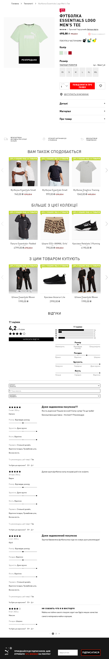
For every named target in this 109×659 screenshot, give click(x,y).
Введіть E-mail (64, 652)
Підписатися (90, 652)
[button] (77, 330)
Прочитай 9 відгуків (76, 29)
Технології (28, 3)
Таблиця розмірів (68, 65)
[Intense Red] (70, 53)
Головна (15, 3)
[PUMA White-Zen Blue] (66, 53)
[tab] (82, 103)
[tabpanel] (29, 42)
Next (106, 170)
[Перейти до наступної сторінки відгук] (59, 634)
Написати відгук (31, 339)
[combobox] (54, 385)
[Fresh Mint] (61, 53)
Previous (2, 170)
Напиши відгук (92, 29)
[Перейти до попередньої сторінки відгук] (50, 634)
